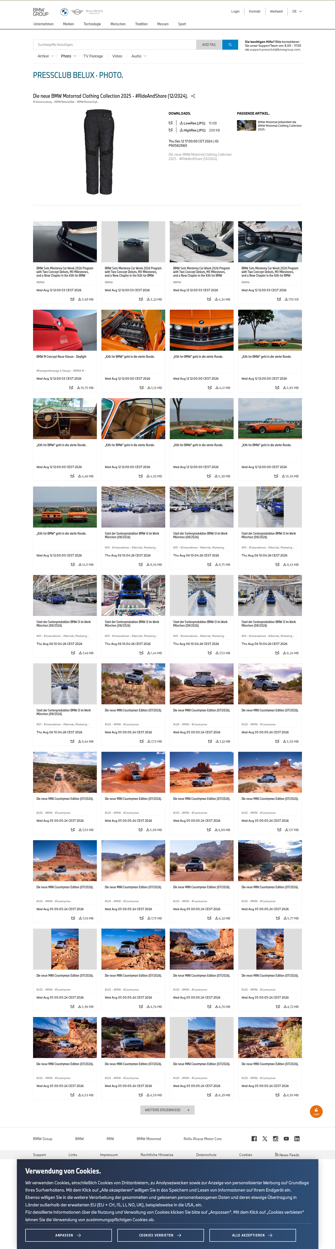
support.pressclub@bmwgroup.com (275, 49)
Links (73, 1154)
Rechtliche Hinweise (157, 1154)
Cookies (245, 1154)
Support (39, 1154)
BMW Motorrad (149, 1138)
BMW (79, 1138)
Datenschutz (206, 1154)
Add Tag (209, 44)
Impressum (109, 1154)
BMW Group (42, 1138)
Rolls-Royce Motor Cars (203, 1138)
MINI (110, 1138)
